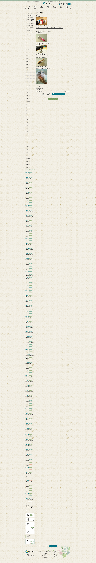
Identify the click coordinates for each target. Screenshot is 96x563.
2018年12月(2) (28, 52)
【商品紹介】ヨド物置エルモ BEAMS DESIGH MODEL (30, 13)
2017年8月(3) (28, 70)
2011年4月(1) (28, 161)
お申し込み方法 (55, 555)
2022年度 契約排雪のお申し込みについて (30, 314)
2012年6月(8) (28, 152)
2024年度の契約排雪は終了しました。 (29, 216)
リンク (44, 555)
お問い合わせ (28, 536)
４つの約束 (50, 551)
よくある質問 (55, 553)
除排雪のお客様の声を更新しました (29, 259)
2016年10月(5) (28, 85)
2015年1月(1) (28, 116)
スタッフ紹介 (45, 553)
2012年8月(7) (28, 149)
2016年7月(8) (28, 89)
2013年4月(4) (28, 140)
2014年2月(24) (28, 128)
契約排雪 (55, 551)
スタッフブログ (45, 554)
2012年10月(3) (28, 146)
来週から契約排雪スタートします (29, 226)
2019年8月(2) (28, 46)
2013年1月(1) (28, 143)
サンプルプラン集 (41, 555)
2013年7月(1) (28, 137)
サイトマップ (28, 537)
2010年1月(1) (28, 167)
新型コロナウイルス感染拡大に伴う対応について (30, 25)
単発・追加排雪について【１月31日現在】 (30, 342)
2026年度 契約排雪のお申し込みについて (30, 173)
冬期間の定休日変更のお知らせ (30, 27)
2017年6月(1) (28, 73)
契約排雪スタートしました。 (28, 301)
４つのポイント (50, 552)
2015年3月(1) (28, 113)
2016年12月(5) (28, 82)
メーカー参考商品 (46, 551)
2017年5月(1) (28, 74)
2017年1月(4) (28, 80)
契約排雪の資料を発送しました (29, 481)
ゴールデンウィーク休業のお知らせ (29, 178)
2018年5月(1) (28, 61)
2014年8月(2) (28, 119)
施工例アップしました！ (67, 91)
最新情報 (40, 551)
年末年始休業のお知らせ (29, 30)
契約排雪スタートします (28, 188)
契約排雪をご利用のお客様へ (28, 337)
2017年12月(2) (28, 67)
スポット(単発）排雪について (29, 347)
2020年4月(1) (28, 40)
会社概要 (40, 552)
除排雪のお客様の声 (56, 554)
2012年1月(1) (28, 155)
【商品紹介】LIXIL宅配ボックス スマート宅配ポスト (30, 15)
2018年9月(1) (28, 55)
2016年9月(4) (28, 86)
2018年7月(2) (28, 58)
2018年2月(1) (28, 64)
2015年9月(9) (28, 104)
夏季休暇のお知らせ (28, 206)
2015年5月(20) (28, 110)
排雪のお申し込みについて (28, 363)
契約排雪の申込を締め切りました (29, 231)
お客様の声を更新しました (28, 183)
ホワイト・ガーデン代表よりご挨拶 (41, 553)
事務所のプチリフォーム (39, 91)
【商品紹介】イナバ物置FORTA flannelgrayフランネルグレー (30, 20)
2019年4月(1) (28, 49)
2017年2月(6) (28, 79)
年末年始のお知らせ (28, 264)
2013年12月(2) (28, 131)
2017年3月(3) (28, 77)
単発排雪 (55, 552)
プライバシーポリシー (29, 535)
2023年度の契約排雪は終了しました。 (29, 254)
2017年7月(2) (28, 71)
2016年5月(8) (28, 92)
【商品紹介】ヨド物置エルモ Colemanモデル (30, 17)
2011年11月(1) (28, 158)
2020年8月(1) (28, 37)
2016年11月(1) (28, 83)
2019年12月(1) (28, 43)
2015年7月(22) (28, 107)
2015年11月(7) (28, 101)
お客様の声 (45, 552)
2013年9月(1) (28, 134)
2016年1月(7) (28, 98)
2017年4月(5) (28, 76)
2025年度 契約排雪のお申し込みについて (30, 203)
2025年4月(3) (28, 34)
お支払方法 (55, 556)
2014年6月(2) (28, 122)
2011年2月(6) (28, 164)
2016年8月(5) (28, 88)
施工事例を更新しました (28, 424)
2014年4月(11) (28, 125)
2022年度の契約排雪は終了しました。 (29, 291)
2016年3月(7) (28, 95)
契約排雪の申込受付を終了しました (29, 409)
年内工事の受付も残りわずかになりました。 (30, 23)
